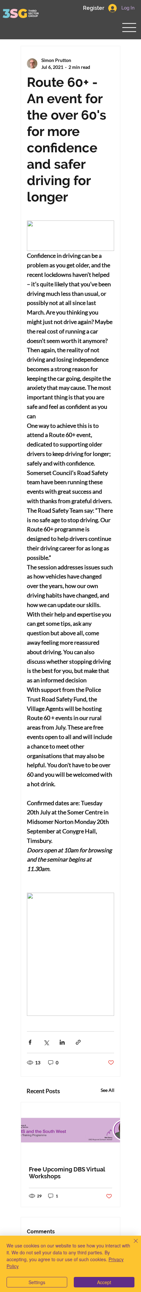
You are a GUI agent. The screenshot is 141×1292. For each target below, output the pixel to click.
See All (107, 1090)
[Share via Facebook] (30, 1042)
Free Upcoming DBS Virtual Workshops (67, 1173)
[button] (93, 8)
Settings (37, 1282)
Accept (104, 1282)
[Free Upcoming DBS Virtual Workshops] (70, 1130)
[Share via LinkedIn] (62, 1042)
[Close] (132, 1245)
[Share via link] (78, 1042)
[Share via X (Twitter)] (46, 1042)
